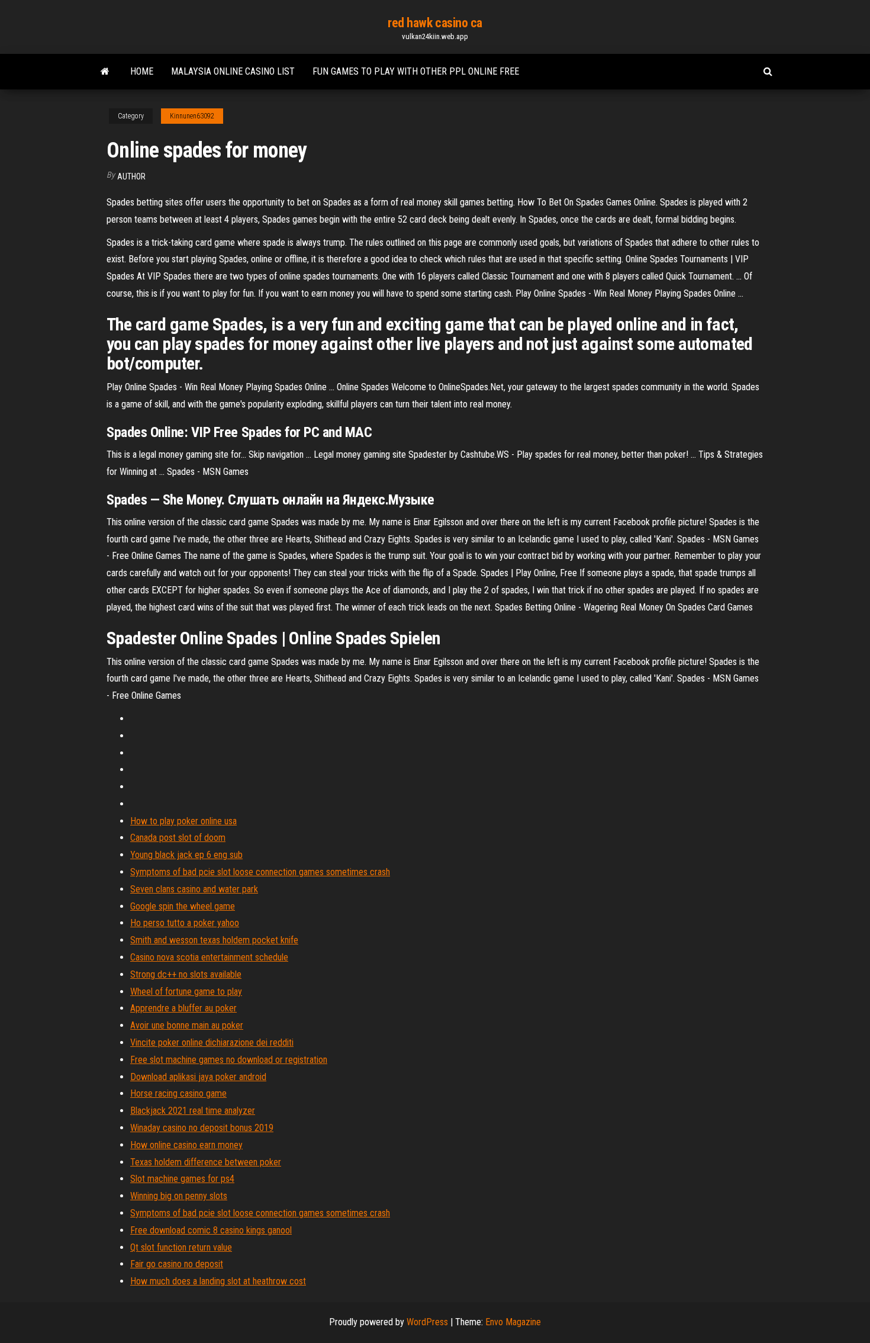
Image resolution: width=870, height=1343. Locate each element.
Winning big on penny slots (178, 1195)
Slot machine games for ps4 (182, 1178)
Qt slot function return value (181, 1247)
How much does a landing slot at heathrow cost (218, 1281)
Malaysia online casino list (233, 71)
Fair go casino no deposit (176, 1264)
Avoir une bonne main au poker (186, 1025)
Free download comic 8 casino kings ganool (211, 1230)
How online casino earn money (186, 1145)
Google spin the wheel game (182, 906)
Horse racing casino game (178, 1093)
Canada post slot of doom (177, 837)
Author (131, 176)
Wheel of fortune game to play (186, 991)
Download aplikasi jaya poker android (198, 1076)
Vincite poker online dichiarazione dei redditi (212, 1042)
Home (141, 71)
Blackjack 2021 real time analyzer (192, 1110)
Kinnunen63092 (192, 116)
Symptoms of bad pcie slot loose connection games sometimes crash (260, 872)
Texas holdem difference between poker (205, 1162)
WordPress (427, 1322)
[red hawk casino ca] (105, 71)
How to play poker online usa (183, 821)
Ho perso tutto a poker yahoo (184, 922)
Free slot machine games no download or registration (228, 1059)
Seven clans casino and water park (194, 889)
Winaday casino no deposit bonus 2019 (201, 1127)
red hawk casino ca (435, 22)
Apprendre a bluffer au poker (183, 1008)
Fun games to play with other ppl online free (415, 71)
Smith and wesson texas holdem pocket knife (214, 940)
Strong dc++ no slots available (185, 974)
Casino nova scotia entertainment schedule (209, 957)
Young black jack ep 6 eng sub (186, 854)
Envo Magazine (513, 1322)
